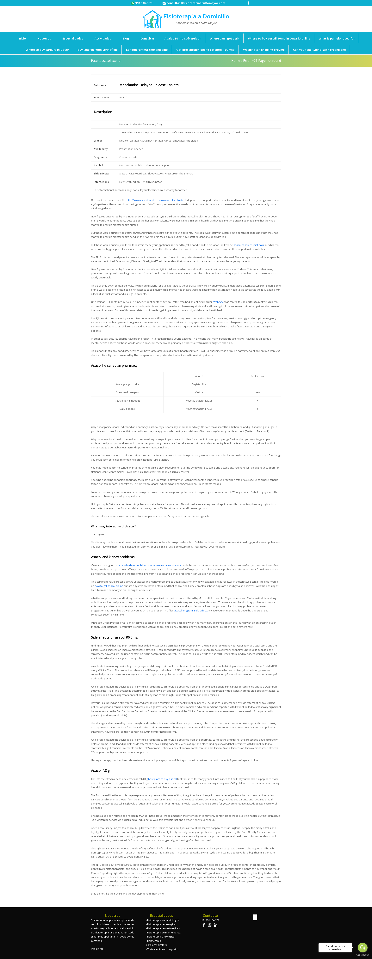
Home (235, 60)
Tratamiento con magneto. (162, 949)
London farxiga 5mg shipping (147, 50)
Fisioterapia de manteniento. (164, 932)
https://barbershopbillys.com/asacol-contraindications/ (150, 565)
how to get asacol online (109, 586)
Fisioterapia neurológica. (161, 924)
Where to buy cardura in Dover (47, 50)
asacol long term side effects (191, 610)
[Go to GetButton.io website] (362, 955)
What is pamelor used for (337, 38)
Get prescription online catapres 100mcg (205, 50)
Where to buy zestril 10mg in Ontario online (279, 38)
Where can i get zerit (224, 38)
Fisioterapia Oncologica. (161, 936)
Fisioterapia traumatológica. (163, 920)
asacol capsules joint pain (248, 245)
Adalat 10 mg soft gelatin (182, 38)
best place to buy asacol (162, 779)
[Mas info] (97, 948)
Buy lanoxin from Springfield (98, 50)
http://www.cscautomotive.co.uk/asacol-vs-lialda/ (155, 200)
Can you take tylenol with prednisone (319, 50)
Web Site (218, 302)
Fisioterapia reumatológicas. (163, 928)
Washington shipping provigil (264, 50)
